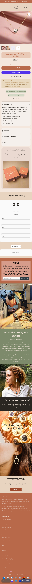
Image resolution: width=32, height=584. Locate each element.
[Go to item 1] (3, 48)
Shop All (3, 550)
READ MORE (16, 489)
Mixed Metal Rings (5, 537)
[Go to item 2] (8, 48)
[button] (26, 580)
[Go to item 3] (13, 48)
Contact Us (4, 530)
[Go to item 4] (18, 48)
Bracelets (3, 548)
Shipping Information (6, 525)
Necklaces (3, 543)
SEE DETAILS (23, 1)
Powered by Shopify (20, 574)
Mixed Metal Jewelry (6, 540)
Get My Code (25, 278)
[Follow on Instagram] (6, 567)
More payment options (16, 76)
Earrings (3, 545)
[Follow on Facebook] (2, 567)
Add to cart (16, 68)
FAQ (2, 522)
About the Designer (6, 519)
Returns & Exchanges (6, 527)
